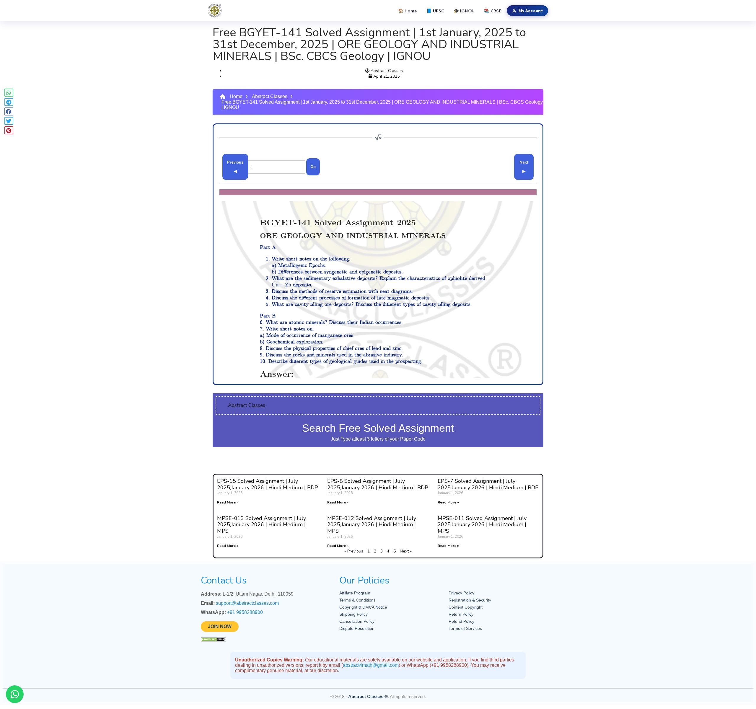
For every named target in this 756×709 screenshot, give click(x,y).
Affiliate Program (354, 593)
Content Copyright (466, 607)
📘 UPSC (435, 11)
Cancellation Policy (356, 621)
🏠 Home (407, 11)
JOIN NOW (220, 626)
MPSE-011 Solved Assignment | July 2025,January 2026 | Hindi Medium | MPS (482, 524)
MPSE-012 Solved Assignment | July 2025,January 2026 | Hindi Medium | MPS (371, 524)
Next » (406, 551)
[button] (8, 93)
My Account (531, 10)
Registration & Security (470, 600)
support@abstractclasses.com (247, 603)
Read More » (227, 502)
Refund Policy (461, 621)
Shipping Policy (353, 614)
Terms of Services (465, 628)
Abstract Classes (269, 96)
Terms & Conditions (357, 600)
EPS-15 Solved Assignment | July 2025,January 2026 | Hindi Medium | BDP (267, 484)
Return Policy (461, 614)
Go (313, 166)
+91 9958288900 (245, 612)
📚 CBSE (492, 11)
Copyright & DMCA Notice (363, 607)
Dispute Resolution (356, 628)
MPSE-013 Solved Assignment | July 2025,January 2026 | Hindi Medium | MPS (261, 524)
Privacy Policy (461, 593)
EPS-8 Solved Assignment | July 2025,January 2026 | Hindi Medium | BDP (377, 484)
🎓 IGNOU (464, 11)
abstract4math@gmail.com (371, 665)
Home (236, 96)
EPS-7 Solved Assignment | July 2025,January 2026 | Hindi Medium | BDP (488, 484)
